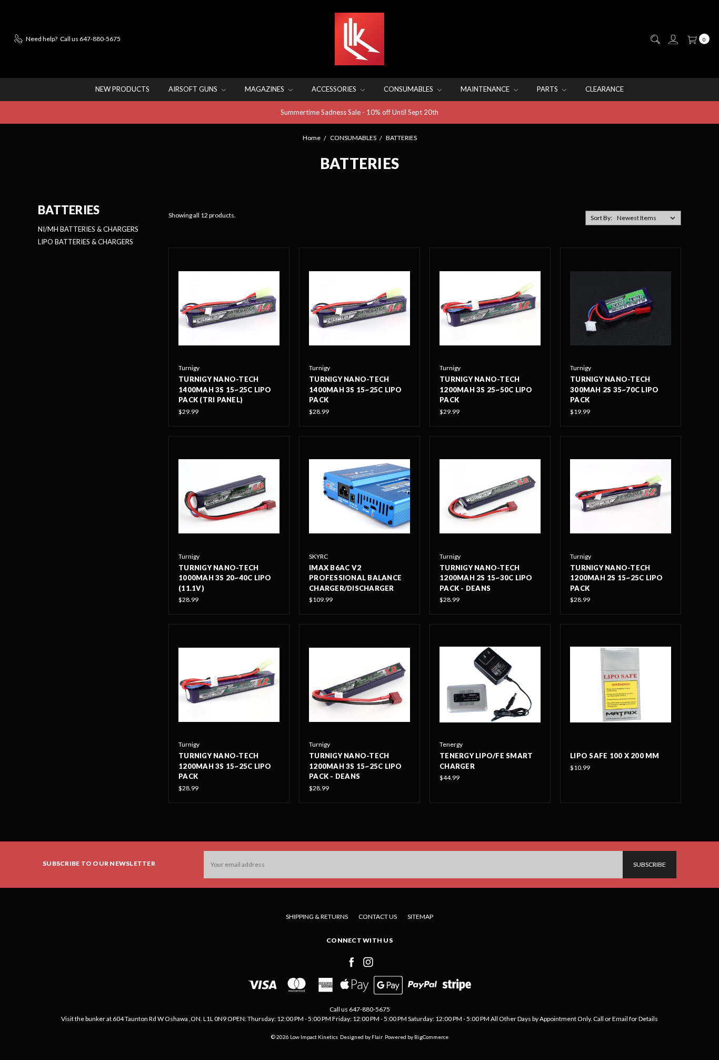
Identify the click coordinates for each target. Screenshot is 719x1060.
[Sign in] (672, 39)
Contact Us (377, 916)
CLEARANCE (604, 89)
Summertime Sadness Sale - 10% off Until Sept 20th (359, 112)
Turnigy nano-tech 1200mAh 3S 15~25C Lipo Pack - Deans (355, 765)
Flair (377, 1037)
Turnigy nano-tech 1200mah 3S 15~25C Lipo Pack (225, 765)
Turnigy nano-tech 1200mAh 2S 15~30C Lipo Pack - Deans (486, 577)
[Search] (654, 39)
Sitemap (420, 916)
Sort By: (601, 218)
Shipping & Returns (317, 916)
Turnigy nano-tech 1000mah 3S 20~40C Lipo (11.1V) (225, 577)
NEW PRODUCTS (122, 89)
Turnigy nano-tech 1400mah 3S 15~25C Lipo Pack (355, 389)
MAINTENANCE (486, 89)
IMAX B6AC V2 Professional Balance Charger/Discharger (355, 577)
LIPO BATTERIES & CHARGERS (85, 241)
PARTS (548, 89)
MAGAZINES (265, 89)
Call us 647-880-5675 (359, 1009)
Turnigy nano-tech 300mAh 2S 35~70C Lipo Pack (614, 389)
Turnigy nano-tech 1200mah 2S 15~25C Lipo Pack (616, 577)
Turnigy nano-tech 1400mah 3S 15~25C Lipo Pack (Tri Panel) (225, 389)
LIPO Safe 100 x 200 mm (615, 755)
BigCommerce (431, 1037)
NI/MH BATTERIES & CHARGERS (88, 229)
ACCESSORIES (335, 89)
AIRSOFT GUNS (193, 89)
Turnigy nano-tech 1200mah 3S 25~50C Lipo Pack (486, 389)
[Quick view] (272, 264)
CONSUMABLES (409, 89)
